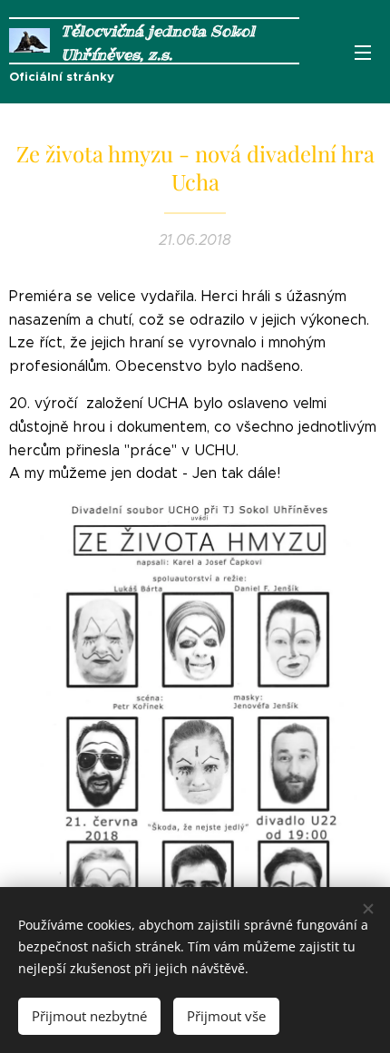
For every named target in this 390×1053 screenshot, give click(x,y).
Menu (363, 52)
